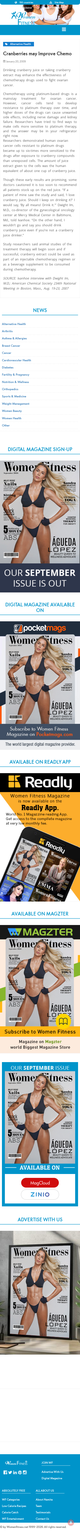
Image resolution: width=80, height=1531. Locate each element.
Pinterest (20, 1472)
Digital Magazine (52, 1478)
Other (6, 425)
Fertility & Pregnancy (15, 374)
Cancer (6, 353)
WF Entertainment (13, 1519)
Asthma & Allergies (14, 338)
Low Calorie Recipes (14, 1506)
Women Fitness (24, 18)
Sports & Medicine (14, 396)
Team (39, 1506)
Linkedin (15, 1472)
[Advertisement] (40, 1375)
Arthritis (7, 331)
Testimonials (43, 1512)
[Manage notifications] (71, 1522)
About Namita (44, 1499)
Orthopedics (10, 389)
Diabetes (7, 367)
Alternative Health (20, 44)
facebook (5, 1472)
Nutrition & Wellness (15, 382)
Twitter (10, 1472)
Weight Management (15, 403)
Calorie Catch (10, 1512)
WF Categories (11, 1499)
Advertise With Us (52, 1472)
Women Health (11, 418)
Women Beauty (12, 411)
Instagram (25, 1472)
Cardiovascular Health (16, 360)
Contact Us (42, 1519)
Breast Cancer (11, 346)
